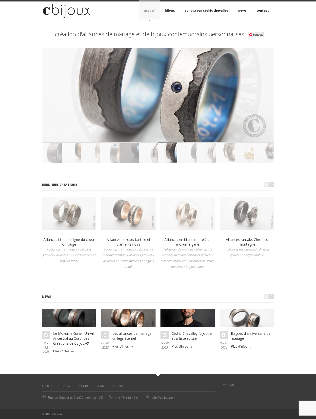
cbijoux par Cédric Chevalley (206, 10)
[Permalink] (46, 335)
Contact (263, 10)
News (242, 10)
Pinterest (222, 395)
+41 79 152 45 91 (127, 397)
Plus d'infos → (63, 351)
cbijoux (83, 386)
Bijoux (170, 10)
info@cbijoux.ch (163, 397)
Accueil (149, 10)
